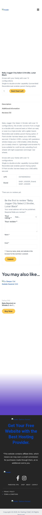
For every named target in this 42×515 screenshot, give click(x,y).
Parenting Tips (13, 484)
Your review (11, 221)
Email (7, 243)
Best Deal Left (17, 91)
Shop (23, 484)
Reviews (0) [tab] (6, 113)
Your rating (8, 217)
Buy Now (8, 311)
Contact (35, 484)
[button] (38, 10)
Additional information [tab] (11, 108)
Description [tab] (6, 104)
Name (7, 234)
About (28, 484)
